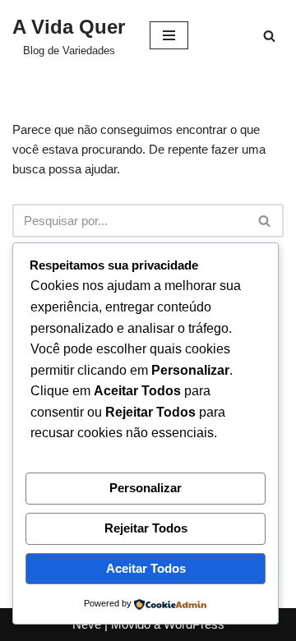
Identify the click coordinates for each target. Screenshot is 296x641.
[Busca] (269, 36)
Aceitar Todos (146, 568)
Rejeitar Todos (145, 528)
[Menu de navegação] (169, 35)
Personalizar (145, 488)
